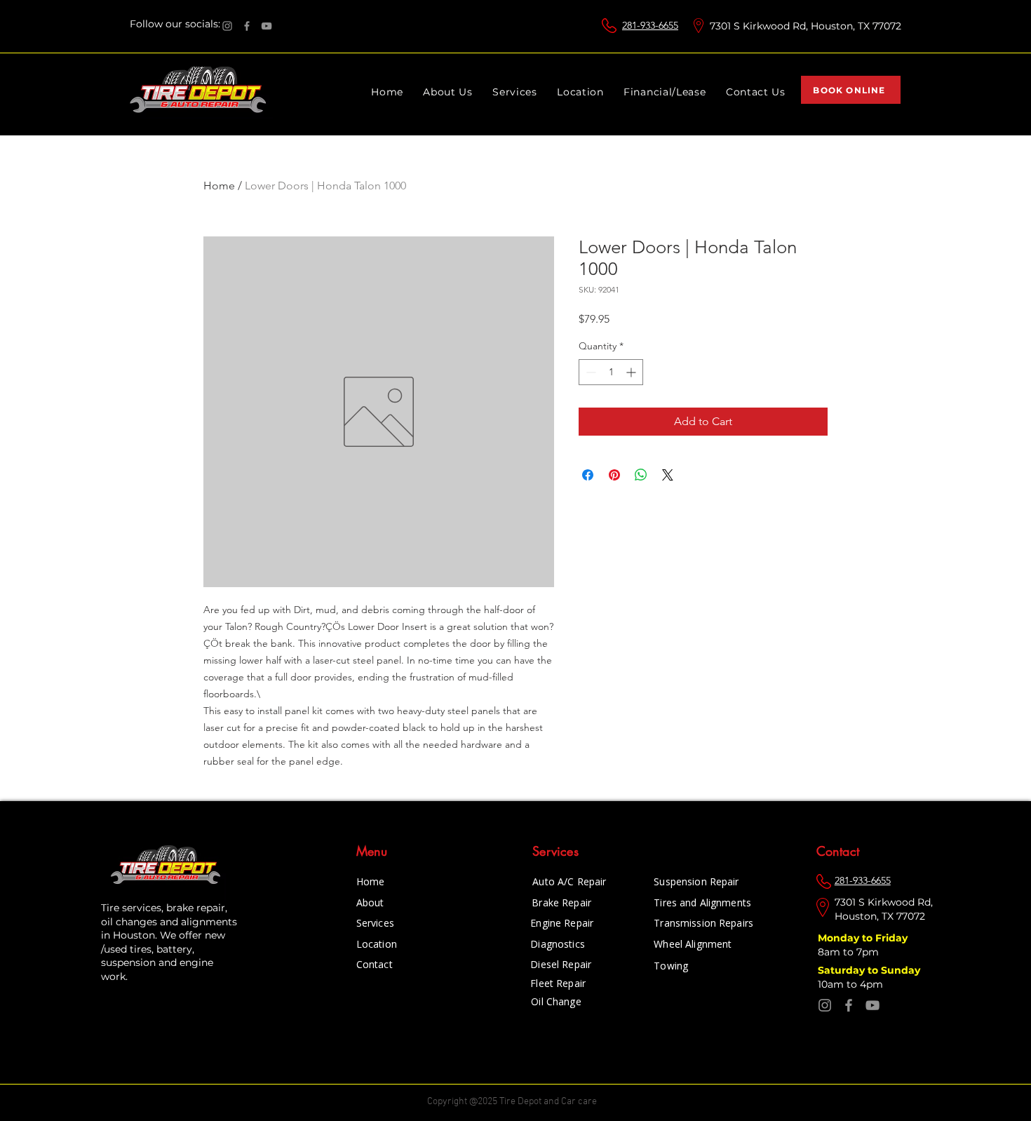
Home (219, 185)
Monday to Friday (864, 938)
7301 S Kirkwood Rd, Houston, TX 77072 (805, 26)
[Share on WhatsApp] (641, 474)
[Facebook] (247, 26)
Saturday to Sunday (870, 970)
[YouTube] (266, 26)
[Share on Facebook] (587, 474)
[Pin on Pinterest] (614, 474)
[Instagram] (227, 26)
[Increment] (632, 372)
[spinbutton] (611, 372)
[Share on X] (667, 474)
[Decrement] (589, 372)
